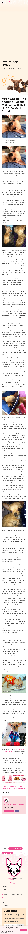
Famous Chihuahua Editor (12, 140)
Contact (5, 905)
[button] (16, 2)
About (5, 889)
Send (20, 925)
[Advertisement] (14, 830)
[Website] (18, 811)
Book (5, 897)
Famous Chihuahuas (9, 892)
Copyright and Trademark (11, 900)
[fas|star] (11, 883)
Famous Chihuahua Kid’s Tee (12, 894)
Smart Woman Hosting (10, 902)
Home (5, 886)
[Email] (16, 811)
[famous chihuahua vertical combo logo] (3, 2)
